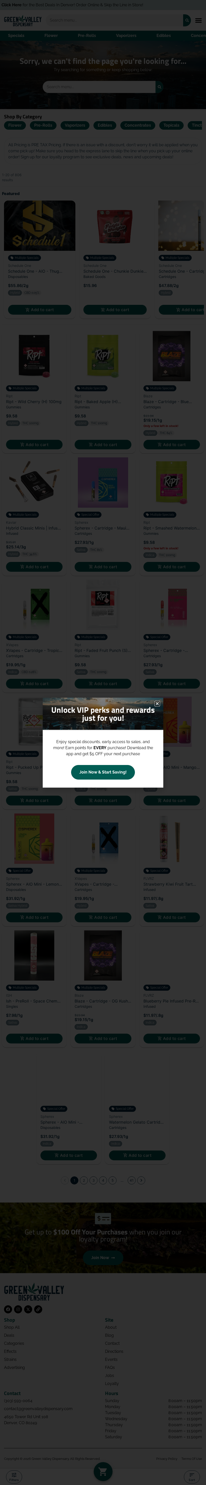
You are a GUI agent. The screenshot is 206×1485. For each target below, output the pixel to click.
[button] (157, 704)
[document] (103, 742)
